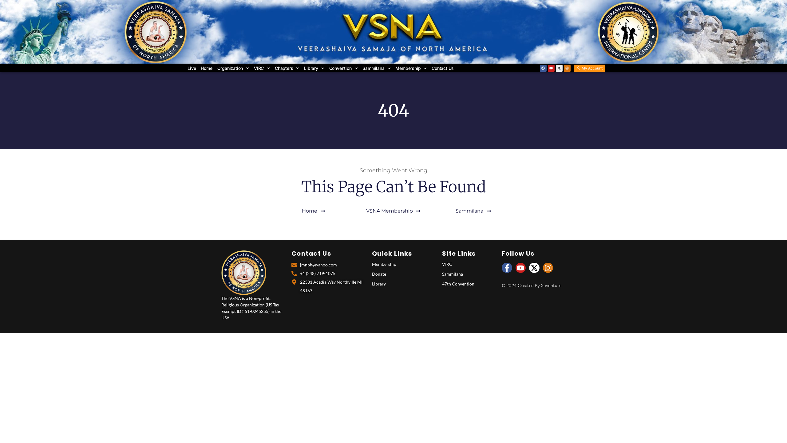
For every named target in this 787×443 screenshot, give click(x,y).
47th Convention (458, 283)
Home (206, 68)
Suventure (551, 285)
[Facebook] (543, 68)
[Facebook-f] (507, 268)
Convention (340, 68)
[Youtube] (551, 68)
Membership (408, 68)
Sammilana (373, 68)
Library (311, 68)
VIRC (259, 68)
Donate (379, 274)
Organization (230, 68)
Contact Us (443, 68)
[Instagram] (567, 68)
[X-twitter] (559, 68)
